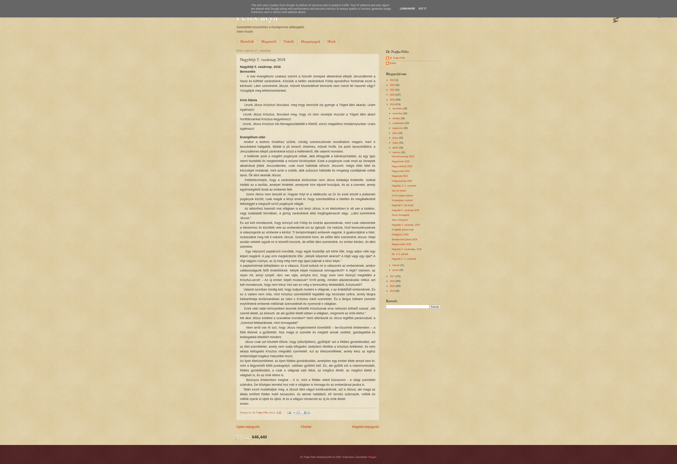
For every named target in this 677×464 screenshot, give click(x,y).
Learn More (407, 8)
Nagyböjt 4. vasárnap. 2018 (406, 225)
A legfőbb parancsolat (403, 229)
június (395, 137)
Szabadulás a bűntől (402, 200)
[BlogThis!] (298, 412)
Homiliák (247, 41)
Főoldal (306, 427)
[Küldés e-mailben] (295, 412)
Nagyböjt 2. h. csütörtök (404, 259)
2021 (392, 89)
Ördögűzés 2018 (400, 234)
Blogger (372, 457)
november (397, 113)
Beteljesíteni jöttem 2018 (404, 239)
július (395, 133)
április (395, 147)
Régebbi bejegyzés (365, 427)
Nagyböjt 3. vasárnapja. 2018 (407, 249)
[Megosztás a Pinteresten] (308, 412)
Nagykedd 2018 (400, 176)
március (396, 152)
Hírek (332, 41)
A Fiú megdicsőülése (402, 195)
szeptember (398, 123)
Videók (288, 41)
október (396, 118)
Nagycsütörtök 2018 (402, 166)
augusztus (398, 128)
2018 (392, 104)
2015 (392, 286)
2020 (392, 94)
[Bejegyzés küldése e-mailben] (288, 412)
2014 (392, 291)
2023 (392, 80)
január (395, 270)
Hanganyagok (310, 41)
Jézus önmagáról (400, 215)
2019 (392, 99)
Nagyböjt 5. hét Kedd (402, 205)
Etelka (393, 63)
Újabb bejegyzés (248, 427)
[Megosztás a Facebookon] (305, 412)
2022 (392, 85)
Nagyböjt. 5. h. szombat (404, 185)
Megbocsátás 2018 (401, 244)
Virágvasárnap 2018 (402, 181)
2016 (392, 281)
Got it (423, 8)
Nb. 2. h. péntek (400, 254)
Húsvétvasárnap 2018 (403, 156)
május (395, 142)
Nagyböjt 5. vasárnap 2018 (405, 210)
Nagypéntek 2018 (401, 161)
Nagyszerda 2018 (401, 171)
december (397, 108)
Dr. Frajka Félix (397, 58)
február (396, 265)
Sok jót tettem (399, 190)
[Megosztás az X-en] (302, 412)
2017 (392, 276)
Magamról (268, 41)
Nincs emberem (400, 220)
